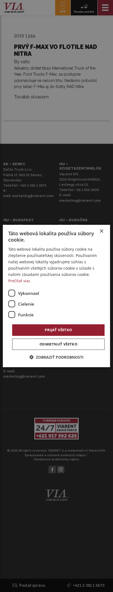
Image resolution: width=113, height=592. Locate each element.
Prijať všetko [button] (58, 329)
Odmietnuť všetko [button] (58, 344)
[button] (56, 357)
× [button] (101, 231)
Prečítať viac (19, 280)
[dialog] (56, 296)
